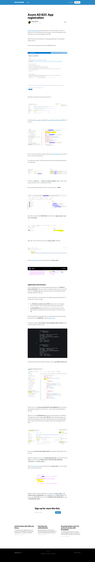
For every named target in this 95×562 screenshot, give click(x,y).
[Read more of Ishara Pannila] (29, 22)
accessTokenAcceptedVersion (54, 120)
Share (65, 22)
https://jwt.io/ (36, 260)
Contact (48, 553)
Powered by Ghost (77, 552)
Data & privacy (43, 553)
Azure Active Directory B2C (34, 30)
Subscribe (77, 2)
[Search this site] (68, 2)
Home (28, 2)
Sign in (71, 2)
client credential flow (56, 154)
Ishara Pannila (19, 2)
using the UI (51, 318)
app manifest (38, 120)
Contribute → (53, 553)
